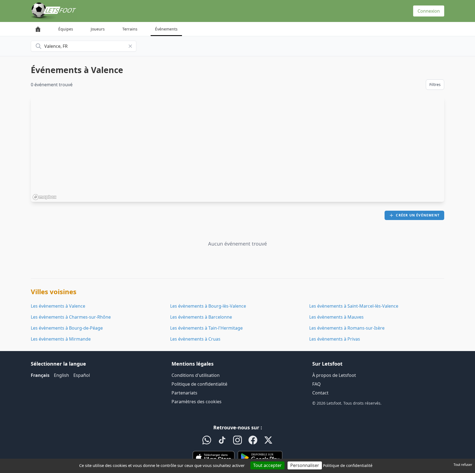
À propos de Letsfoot (334, 375)
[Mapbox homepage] (44, 197)
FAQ (316, 384)
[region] (237, 149)
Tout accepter (267, 465)
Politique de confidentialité (199, 384)
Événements (166, 29)
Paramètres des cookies (197, 402)
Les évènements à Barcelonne (201, 317)
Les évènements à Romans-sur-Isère (347, 328)
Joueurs (98, 29)
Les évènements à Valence (58, 306)
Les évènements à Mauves (336, 317)
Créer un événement (418, 215)
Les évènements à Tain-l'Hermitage (206, 328)
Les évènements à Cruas (195, 339)
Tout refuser (463, 464)
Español (81, 375)
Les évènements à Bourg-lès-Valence (208, 306)
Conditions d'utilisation (196, 375)
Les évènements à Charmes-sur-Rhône (71, 317)
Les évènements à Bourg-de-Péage (67, 328)
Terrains (129, 29)
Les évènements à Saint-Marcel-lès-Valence (353, 306)
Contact (320, 393)
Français (40, 375)
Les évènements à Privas (334, 339)
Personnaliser (304, 465)
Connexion (429, 11)
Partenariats (184, 393)
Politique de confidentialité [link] (347, 465)
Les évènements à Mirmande (61, 339)
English (61, 375)
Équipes (65, 29)
